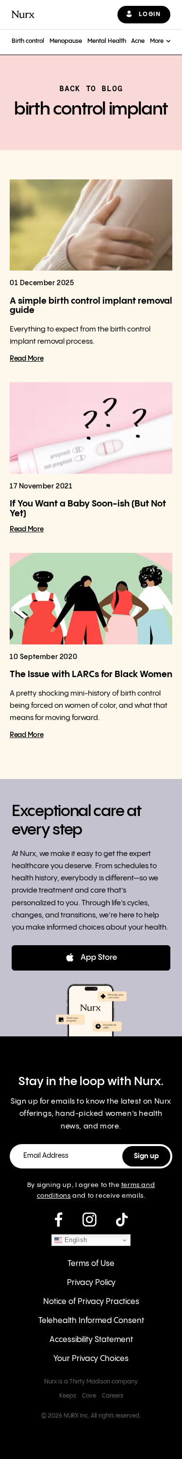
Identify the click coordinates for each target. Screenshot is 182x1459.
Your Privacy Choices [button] (91, 1359)
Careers (112, 1396)
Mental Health (106, 41)
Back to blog (91, 88)
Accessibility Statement (91, 1340)
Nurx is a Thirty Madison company (91, 1382)
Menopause (66, 41)
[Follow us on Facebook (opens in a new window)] (58, 1220)
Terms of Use (91, 1264)
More (157, 41)
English (74, 1240)
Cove (89, 1396)
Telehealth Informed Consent (91, 1321)
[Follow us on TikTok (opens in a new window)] (122, 1220)
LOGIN (150, 14)
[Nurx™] (23, 14)
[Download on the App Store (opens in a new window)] (91, 958)
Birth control (28, 41)
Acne (138, 41)
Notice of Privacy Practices (91, 1302)
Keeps (67, 1396)
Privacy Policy (91, 1283)
